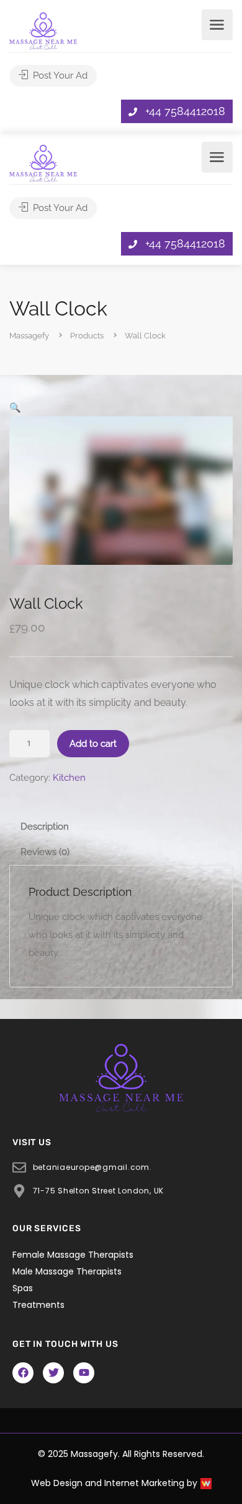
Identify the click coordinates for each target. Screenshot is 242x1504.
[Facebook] (23, 1372)
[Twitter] (53, 1372)
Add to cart (93, 743)
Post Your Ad (58, 75)
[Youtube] (83, 1372)
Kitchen (69, 777)
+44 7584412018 (185, 111)
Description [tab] (44, 826)
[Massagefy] (43, 30)
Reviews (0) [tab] (44, 851)
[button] (15, 407)
